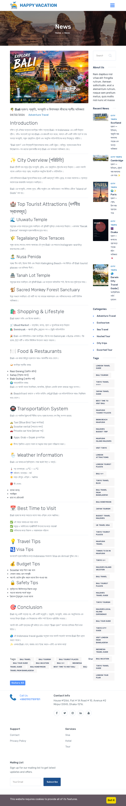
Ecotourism (103, 323)
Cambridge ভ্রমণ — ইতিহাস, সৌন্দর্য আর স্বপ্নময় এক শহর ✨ (117, 168)
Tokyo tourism (103, 602)
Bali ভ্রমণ (61, 663)
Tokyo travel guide (102, 667)
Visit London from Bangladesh (102, 640)
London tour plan (102, 676)
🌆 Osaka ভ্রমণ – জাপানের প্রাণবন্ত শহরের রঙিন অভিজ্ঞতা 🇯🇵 (114, 243)
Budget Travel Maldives (103, 517)
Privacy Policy (18, 740)
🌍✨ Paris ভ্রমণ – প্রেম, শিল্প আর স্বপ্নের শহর (114, 201)
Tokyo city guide (101, 629)
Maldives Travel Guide (102, 594)
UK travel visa (103, 525)
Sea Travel (102, 329)
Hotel (68, 740)
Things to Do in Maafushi (103, 552)
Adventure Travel (106, 316)
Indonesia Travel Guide (102, 650)
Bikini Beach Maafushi (101, 421)
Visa (67, 735)
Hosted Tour (103, 336)
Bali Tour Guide (20, 663)
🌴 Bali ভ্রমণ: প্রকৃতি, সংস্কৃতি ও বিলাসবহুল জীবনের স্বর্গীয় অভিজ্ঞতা (47, 109)
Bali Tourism (45, 659)
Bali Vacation (42, 663)
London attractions (102, 456)
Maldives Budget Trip (102, 430)
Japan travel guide (102, 392)
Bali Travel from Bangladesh (102, 492)
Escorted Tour (104, 350)
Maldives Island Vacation (103, 568)
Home (58, 33)
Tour (67, 746)
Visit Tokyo (101, 448)
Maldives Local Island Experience (103, 611)
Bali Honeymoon (38, 667)
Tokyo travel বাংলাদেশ (102, 383)
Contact (15, 735)
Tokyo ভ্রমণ (100, 560)
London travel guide (103, 367)
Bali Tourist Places (68, 659)
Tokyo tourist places (103, 533)
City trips (116, 157)
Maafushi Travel (100, 542)
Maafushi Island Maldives (103, 440)
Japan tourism (103, 509)
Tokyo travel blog (102, 482)
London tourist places (103, 465)
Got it (111, 800)
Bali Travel (25, 659)
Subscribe (52, 782)
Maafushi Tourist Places (103, 411)
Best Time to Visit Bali (65, 667)
